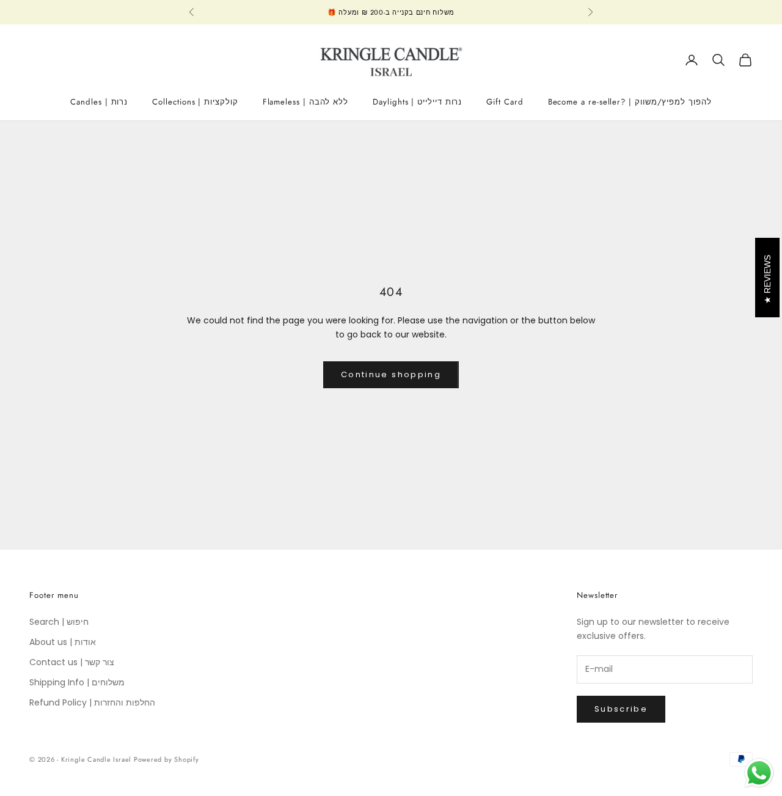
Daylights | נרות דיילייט (417, 102)
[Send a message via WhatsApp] (759, 773)
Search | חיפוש (59, 622)
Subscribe (621, 709)
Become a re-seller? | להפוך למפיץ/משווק (630, 102)
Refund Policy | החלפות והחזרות (92, 702)
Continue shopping (391, 374)
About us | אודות (62, 642)
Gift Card (504, 102)
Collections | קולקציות (195, 102)
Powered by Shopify (166, 759)
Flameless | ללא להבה (306, 102)
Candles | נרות (99, 102)
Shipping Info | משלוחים (77, 682)
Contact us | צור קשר (71, 662)
